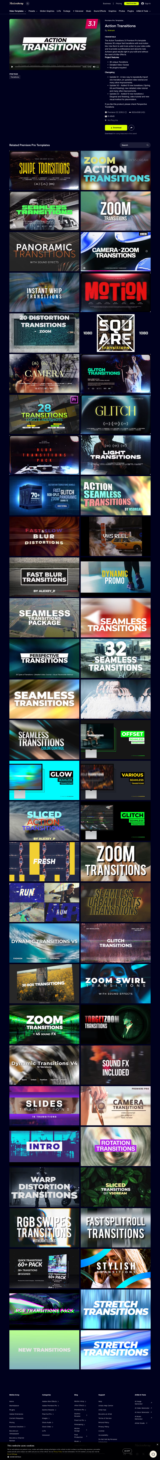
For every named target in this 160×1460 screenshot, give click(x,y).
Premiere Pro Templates (114, 20)
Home (11, 1401)
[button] (55, 1456)
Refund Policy (104, 1422)
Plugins (130, 11)
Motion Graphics (47, 11)
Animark (111, 30)
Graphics (112, 11)
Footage (66, 11)
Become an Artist (105, 1414)
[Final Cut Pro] (85, 1420)
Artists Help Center (106, 1406)
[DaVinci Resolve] (86, 1415)
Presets (32, 11)
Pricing (11, 1422)
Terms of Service (105, 1418)
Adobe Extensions (16, 1414)
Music (88, 11)
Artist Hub (102, 1410)
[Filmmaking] (84, 1424)
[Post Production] (86, 1436)
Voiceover (79, 11)
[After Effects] (85, 1405)
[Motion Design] (86, 1429)
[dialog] (80, 1451)
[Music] (80, 1441)
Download (109, 133)
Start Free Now (131, 3)
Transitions (15, 77)
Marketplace (14, 1406)
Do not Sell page (12, 1454)
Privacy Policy (104, 1427)
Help (100, 1401)
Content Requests (16, 1418)
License (101, 1431)
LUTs (59, 11)
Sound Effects (100, 11)
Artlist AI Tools (142, 11)
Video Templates (16, 11)
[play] (12, 66)
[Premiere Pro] (85, 1409)
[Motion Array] (85, 1401)
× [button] (157, 1445)
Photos (122, 11)
